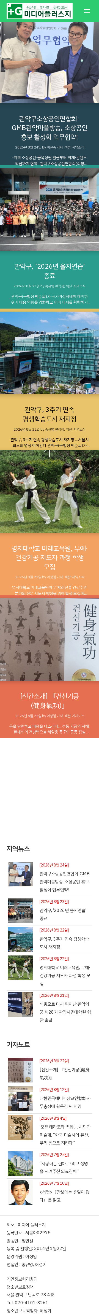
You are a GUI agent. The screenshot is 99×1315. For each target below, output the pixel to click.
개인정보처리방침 (22, 1279)
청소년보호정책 (20, 1287)
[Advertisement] (49, 788)
